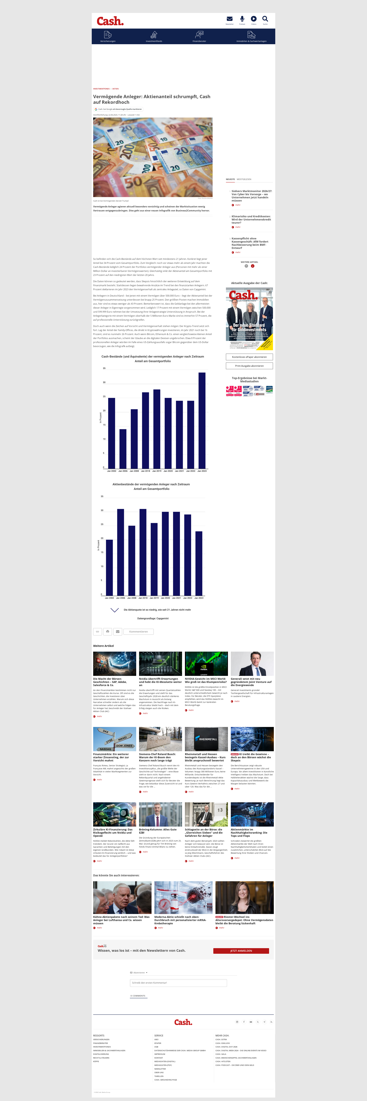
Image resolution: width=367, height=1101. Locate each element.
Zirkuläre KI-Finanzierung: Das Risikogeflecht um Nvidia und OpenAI (112, 832)
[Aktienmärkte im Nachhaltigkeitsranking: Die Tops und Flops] (252, 814)
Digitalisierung (101, 1054)
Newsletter (160, 1069)
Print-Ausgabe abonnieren (249, 365)
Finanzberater (199, 41)
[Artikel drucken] (107, 631)
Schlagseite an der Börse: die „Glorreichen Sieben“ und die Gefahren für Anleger (204, 832)
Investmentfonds (154, 41)
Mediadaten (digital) (164, 1061)
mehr (238, 205)
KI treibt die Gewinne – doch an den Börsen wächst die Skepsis (251, 757)
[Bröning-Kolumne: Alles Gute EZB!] (160, 814)
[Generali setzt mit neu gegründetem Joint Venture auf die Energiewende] (252, 664)
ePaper (157, 1043)
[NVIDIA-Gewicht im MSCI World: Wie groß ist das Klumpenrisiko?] (206, 664)
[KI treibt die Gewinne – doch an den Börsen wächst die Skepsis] (252, 739)
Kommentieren (138, 631)
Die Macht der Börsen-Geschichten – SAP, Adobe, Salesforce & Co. (110, 682)
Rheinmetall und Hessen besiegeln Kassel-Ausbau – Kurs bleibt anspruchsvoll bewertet (205, 757)
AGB (156, 1046)
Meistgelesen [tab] (244, 179)
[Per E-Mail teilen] (117, 631)
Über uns (159, 1072)
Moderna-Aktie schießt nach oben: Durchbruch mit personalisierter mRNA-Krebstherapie (180, 920)
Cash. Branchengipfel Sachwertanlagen (235, 1058)
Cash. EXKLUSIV (222, 1043)
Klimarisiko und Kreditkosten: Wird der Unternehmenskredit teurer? (251, 219)
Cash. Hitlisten (222, 1061)
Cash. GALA (220, 1054)
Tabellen (158, 1076)
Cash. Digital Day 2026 (226, 1046)
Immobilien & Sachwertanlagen (252, 41)
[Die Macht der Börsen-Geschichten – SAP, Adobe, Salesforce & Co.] (114, 664)
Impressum (159, 1054)
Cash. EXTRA (221, 1039)
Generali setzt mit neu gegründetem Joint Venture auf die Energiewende (251, 682)
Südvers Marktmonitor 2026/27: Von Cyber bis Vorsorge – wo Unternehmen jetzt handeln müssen (252, 195)
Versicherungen (108, 41)
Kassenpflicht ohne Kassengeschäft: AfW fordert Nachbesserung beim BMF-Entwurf (250, 243)
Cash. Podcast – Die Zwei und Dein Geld (234, 1065)
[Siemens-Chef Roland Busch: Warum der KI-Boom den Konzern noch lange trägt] (160, 739)
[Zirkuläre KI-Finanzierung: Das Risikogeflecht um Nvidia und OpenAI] (114, 814)
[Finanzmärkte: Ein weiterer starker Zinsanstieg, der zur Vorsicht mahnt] (114, 739)
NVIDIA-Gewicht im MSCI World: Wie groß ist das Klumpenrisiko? (206, 680)
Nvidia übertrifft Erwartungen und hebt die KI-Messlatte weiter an (160, 682)
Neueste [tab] (230, 179)
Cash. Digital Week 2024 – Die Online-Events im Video (240, 1050)
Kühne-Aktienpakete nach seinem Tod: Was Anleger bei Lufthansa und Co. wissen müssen (121, 920)
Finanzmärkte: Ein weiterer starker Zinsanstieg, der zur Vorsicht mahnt (111, 757)
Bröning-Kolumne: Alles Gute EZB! (158, 831)
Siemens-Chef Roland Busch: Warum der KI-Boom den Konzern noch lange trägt (157, 757)
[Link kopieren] (97, 631)
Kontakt (158, 1058)
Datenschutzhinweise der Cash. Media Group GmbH (180, 1050)
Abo (156, 1039)
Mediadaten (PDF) (163, 1065)
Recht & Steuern (101, 1058)
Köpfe (96, 1061)
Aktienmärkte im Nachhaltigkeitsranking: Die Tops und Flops (249, 832)
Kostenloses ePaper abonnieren (249, 357)
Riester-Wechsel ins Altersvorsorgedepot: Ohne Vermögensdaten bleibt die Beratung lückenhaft (244, 920)
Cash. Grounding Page (165, 1079)
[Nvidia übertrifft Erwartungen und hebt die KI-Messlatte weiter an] (160, 664)
